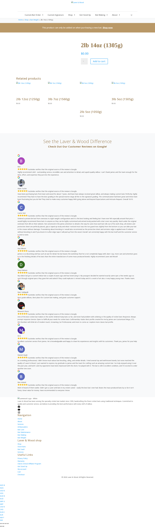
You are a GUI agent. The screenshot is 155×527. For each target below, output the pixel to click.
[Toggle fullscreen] (3, 523)
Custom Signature (56, 15)
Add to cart (99, 61)
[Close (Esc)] (8, 523)
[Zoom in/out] (1, 523)
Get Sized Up (85, 15)
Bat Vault (21, 449)
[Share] (5, 523)
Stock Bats (22, 447)
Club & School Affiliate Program (29, 464)
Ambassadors (23, 427)
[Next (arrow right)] (3, 526)
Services (21, 424)
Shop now (108, 27)
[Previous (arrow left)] (1, 526)
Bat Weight (34, 20)
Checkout (21, 474)
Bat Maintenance (24, 432)
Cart (19, 472)
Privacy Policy (23, 458)
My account (22, 469)
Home (20, 20)
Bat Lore (21, 430)
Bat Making (100, 15)
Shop (70, 15)
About (115, 15)
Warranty (21, 461)
